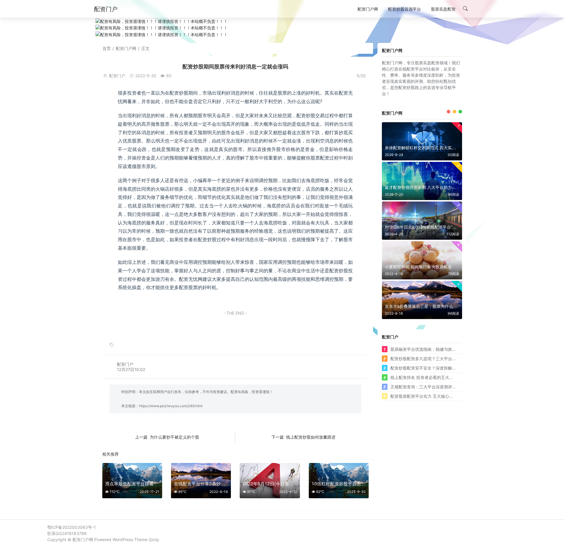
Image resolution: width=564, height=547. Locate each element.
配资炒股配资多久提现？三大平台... (423, 358)
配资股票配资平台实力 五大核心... (421, 396)
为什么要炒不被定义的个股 (174, 436)
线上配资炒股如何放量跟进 (310, 436)
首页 (107, 48)
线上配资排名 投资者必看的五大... (421, 377)
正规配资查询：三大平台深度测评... (423, 387)
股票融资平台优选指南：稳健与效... (423, 349)
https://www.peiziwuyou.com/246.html (170, 406)
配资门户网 (126, 48)
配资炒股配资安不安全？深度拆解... (423, 368)
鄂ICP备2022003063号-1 (71, 527)
